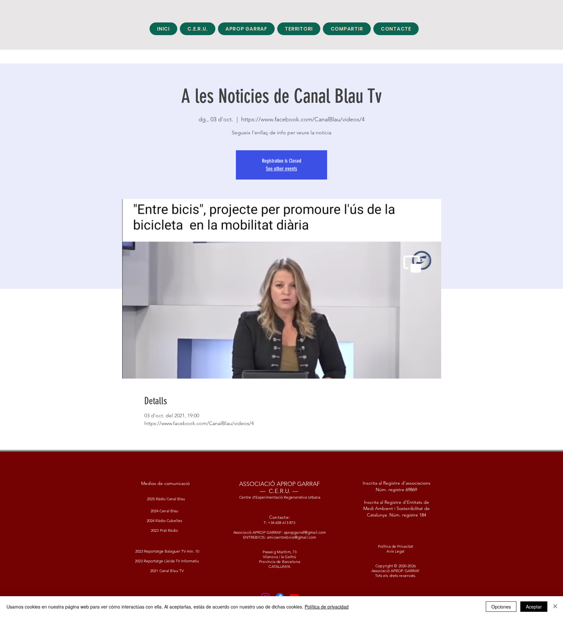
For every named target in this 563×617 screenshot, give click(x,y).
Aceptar (534, 606)
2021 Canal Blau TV (167, 570)
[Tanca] (555, 606)
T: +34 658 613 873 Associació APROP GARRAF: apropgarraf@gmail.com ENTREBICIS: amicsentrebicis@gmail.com (279, 530)
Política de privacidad (327, 606)
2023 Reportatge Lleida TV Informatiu (167, 560)
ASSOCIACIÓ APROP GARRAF (279, 484)
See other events (281, 169)
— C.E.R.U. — (279, 491)
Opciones (501, 606)
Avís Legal (395, 551)
